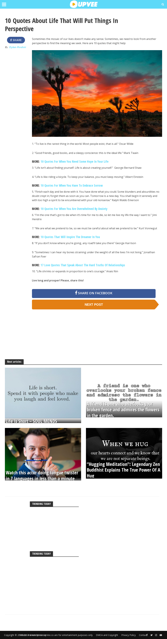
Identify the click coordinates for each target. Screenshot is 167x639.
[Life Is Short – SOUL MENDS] (43, 392)
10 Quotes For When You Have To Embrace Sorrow (72, 185)
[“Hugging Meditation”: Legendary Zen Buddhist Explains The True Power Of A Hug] (124, 453)
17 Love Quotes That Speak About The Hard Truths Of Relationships (83, 265)
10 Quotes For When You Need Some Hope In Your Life (74, 161)
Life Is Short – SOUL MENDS (31, 421)
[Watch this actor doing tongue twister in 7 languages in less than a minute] (43, 453)
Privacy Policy (128, 635)
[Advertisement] (16, 100)
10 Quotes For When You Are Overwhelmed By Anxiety (74, 209)
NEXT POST (94, 304)
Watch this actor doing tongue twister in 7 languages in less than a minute (42, 475)
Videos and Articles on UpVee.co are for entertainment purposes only (56, 635)
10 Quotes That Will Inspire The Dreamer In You (70, 237)
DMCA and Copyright (107, 635)
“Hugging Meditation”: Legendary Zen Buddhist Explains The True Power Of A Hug (123, 470)
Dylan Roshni (17, 47)
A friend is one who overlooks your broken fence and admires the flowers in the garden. (123, 409)
